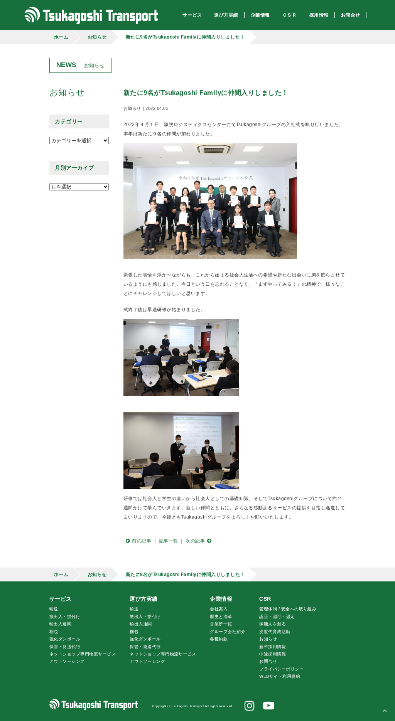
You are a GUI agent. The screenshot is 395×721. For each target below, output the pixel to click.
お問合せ (268, 661)
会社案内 (219, 608)
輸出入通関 (60, 624)
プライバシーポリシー (281, 669)
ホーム (61, 37)
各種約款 (219, 639)
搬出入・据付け (64, 616)
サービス (60, 599)
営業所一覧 (221, 624)
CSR (265, 599)
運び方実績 (143, 599)
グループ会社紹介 (227, 631)
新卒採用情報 (272, 646)
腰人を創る (272, 624)
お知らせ (97, 37)
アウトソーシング (67, 661)
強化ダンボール (64, 639)
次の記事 (195, 541)
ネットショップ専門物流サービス (82, 654)
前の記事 (141, 541)
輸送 (53, 608)
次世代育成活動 (274, 631)
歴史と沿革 (221, 616)
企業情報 (221, 599)
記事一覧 (168, 541)
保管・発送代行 (64, 646)
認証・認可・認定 (277, 616)
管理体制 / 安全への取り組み (287, 608)
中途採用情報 (272, 654)
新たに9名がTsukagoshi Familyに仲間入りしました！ (185, 37)
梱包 (53, 631)
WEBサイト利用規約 (279, 676)
